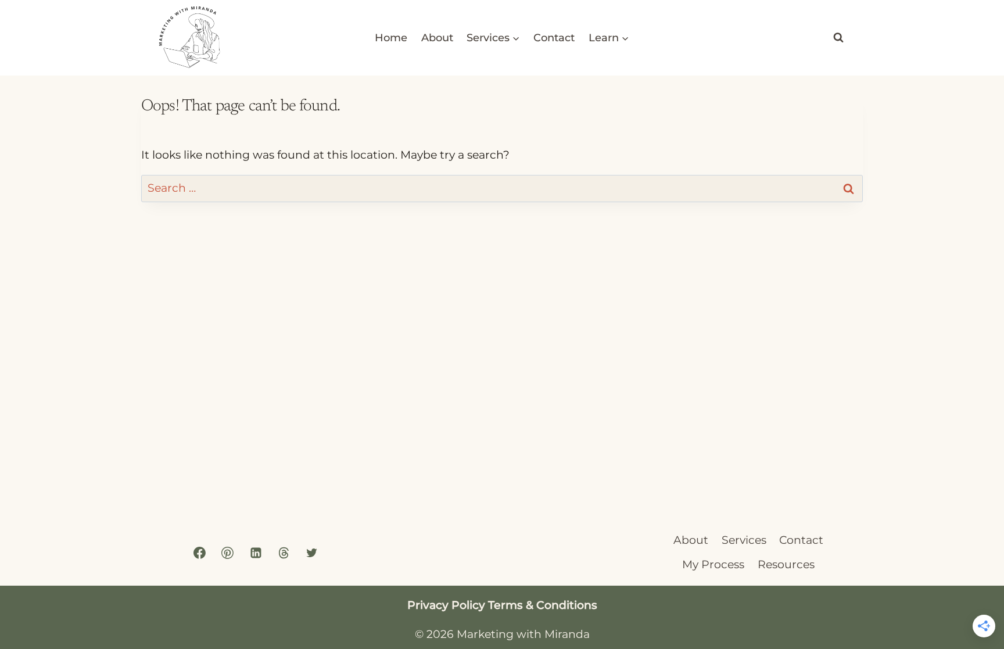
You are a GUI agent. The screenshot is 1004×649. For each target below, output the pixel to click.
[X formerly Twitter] (311, 553)
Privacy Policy (446, 605)
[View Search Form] (838, 37)
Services (744, 540)
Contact (554, 37)
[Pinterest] (228, 553)
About (437, 37)
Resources (786, 564)
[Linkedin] (255, 553)
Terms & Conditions (542, 605)
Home (391, 37)
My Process (713, 564)
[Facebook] (200, 553)
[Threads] (283, 553)
